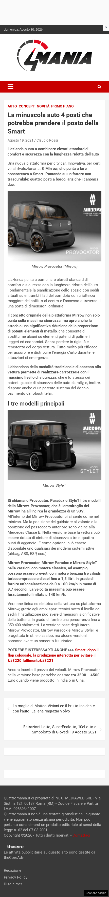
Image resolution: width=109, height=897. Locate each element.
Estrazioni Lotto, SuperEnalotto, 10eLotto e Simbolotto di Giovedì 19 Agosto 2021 (59, 729)
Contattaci (81, 835)
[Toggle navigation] (10, 87)
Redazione (12, 870)
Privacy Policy (15, 877)
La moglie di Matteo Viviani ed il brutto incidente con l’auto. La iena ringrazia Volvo (54, 708)
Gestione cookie (96, 893)
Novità (43, 106)
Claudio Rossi (47, 140)
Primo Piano (62, 106)
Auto (12, 106)
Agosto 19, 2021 (20, 140)
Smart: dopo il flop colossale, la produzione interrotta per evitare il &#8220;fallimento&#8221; (53, 655)
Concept (27, 106)
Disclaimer (13, 884)
